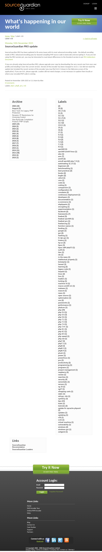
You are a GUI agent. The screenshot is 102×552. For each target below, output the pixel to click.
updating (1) (63, 415)
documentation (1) (65, 200)
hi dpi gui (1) (63, 238)
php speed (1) (63, 336)
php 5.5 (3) (62, 315)
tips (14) (61, 401)
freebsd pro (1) (64, 221)
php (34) (61, 310)
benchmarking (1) (65, 168)
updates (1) (62, 413)
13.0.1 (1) (61, 125)
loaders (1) (62, 279)
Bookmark (40, 541)
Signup (86, 4)
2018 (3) (15, 141)
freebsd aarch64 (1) (66, 219)
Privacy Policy (30, 549)
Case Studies (31, 527)
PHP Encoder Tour (33, 508)
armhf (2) (61, 159)
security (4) (62, 379)
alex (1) (61, 154)
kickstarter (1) (63, 262)
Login (94, 4)
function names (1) (65, 226)
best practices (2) (65, 171)
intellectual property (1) (67, 260)
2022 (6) (15, 131)
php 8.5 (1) (62, 334)
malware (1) (63, 288)
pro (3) (60, 360)
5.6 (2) (60, 140)
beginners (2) (63, 166)
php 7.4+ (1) (63, 327)
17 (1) (60, 132)
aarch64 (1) (62, 149)
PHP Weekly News (32, 551)
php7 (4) (61, 341)
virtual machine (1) (65, 422)
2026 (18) (15, 106)
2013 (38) (15, 153)
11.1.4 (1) (61, 118)
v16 (24, 86)
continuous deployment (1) (69, 195)
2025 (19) (15, 124)
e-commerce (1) (64, 202)
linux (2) (61, 274)
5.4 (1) (60, 135)
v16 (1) (60, 417)
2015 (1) (15, 148)
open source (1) (64, 296)
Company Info (54, 549)
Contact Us (31, 525)
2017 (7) (15, 143)
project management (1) (68, 370)
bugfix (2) (62, 176)
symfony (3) (63, 399)
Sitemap (71, 549)
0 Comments (9, 83)
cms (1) (61, 180)
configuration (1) (65, 190)
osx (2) (61, 300)
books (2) (62, 173)
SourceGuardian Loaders (22, 449)
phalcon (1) (62, 308)
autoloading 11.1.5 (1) (67, 164)
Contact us (63, 549)
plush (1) (61, 353)
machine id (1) (64, 284)
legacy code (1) (64, 269)
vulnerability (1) (64, 425)
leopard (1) (62, 272)
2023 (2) (15, 129)
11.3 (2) (61, 123)
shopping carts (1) (65, 391)
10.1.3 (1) (61, 111)
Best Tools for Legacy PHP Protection (22, 112)
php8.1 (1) (62, 348)
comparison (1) (64, 188)
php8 (17, 86)
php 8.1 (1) (62, 329)
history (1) (62, 240)
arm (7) (61, 156)
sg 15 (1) (61, 387)
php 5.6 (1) (62, 317)
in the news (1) (64, 257)
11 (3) (60, 113)
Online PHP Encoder (34, 511)
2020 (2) (15, 136)
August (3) (16, 108)
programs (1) (63, 367)
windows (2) (63, 427)
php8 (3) (61, 346)
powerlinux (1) (64, 358)
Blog (12, 36)
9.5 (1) (60, 147)
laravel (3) (62, 264)
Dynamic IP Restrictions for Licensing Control (22, 116)
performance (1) (64, 305)
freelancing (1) (64, 224)
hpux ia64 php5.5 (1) (66, 248)
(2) (59, 106)
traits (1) (61, 403)
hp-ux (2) (61, 243)
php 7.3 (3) (62, 322)
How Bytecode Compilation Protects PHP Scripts (22, 121)
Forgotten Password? (56, 492)
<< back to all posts (90, 39)
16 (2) (60, 130)
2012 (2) (15, 155)
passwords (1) (64, 303)
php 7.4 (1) (62, 324)
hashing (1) (62, 236)
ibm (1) (61, 252)
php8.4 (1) (62, 351)
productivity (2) (64, 363)
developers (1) (64, 197)
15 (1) (60, 128)
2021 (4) (15, 134)
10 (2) (60, 108)
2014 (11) (15, 150)
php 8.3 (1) (62, 332)
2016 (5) (15, 146)
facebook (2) (63, 212)
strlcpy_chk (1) (64, 396)
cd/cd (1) (61, 178)
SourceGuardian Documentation (19, 446)
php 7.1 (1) (62, 320)
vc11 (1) (61, 420)
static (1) (61, 394)
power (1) (62, 355)
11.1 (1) (61, 116)
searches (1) (63, 377)
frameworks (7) (64, 214)
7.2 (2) (60, 142)
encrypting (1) (63, 207)
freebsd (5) (62, 216)
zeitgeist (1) (63, 432)
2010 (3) (15, 158)
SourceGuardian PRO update (21, 46)
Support (30, 530)
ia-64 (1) (61, 250)
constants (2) (63, 192)
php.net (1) (62, 339)
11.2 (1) (61, 120)
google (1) (62, 231)
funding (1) (62, 228)
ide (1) (60, 255)
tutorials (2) (62, 406)
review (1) (62, 375)
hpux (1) (61, 245)
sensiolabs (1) (64, 382)
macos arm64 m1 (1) (66, 286)
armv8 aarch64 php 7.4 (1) (68, 161)
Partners (30, 532)
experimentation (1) (66, 209)
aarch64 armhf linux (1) (67, 152)
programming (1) (65, 365)
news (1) (61, 293)
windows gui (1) (64, 429)
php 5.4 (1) (62, 312)
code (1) (61, 183)
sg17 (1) (61, 389)
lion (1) (61, 276)
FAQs (29, 513)
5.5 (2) (60, 137)
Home (7, 36)
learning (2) (62, 267)
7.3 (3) (60, 144)
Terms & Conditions (42, 549)
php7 (12, 86)
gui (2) (60, 233)
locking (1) (62, 281)
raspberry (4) (63, 372)
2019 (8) (15, 138)
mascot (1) (62, 291)
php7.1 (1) (62, 344)
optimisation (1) (64, 298)
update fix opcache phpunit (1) (69, 409)
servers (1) (62, 384)
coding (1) (62, 185)
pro (21, 86)
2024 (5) (15, 126)
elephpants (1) (64, 204)
